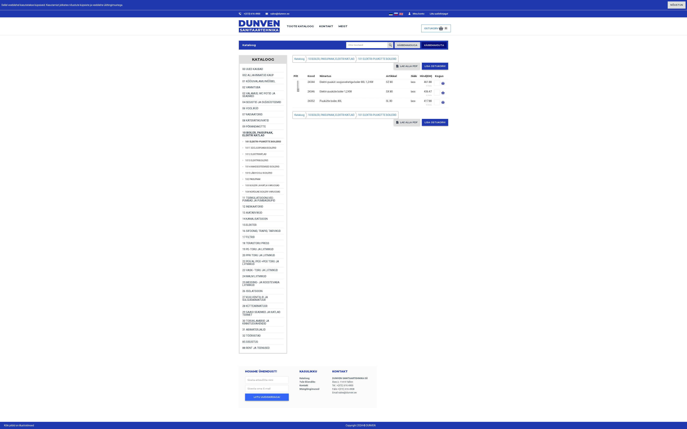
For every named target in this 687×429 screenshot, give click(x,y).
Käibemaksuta (434, 45)
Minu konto (418, 13)
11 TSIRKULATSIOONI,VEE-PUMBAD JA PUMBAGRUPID (258, 199)
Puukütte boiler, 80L (331, 101)
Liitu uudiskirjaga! (439, 13)
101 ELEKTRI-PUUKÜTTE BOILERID (263, 141)
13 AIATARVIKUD (252, 212)
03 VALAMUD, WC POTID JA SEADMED (258, 95)
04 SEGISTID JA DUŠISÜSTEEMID (261, 102)
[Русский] (396, 13)
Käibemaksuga (407, 45)
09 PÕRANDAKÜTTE (254, 126)
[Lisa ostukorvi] (442, 82)
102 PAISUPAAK (252, 179)
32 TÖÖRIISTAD (251, 335)
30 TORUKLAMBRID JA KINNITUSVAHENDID (255, 322)
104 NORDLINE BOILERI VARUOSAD (262, 192)
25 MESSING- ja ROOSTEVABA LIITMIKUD (260, 284)
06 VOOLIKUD (250, 108)
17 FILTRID (248, 237)
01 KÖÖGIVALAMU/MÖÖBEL (258, 81)
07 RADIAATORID (252, 114)
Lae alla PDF (408, 66)
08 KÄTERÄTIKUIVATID (255, 120)
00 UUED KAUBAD (252, 69)
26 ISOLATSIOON (252, 291)
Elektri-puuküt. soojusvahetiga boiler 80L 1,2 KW (346, 82)
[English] (401, 13)
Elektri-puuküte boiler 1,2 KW (336, 91)
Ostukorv (435, 28)
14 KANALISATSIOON (255, 218)
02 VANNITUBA (251, 87)
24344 (311, 82)
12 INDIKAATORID (252, 206)
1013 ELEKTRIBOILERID (256, 160)
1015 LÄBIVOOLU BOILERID (258, 173)
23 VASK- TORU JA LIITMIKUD (260, 270)
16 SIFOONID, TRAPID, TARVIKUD (261, 231)
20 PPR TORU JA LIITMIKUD (258, 255)
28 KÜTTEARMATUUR (254, 306)
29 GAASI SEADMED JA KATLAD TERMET (261, 313)
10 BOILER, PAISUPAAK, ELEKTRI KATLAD (257, 134)
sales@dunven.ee (279, 13)
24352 (311, 101)
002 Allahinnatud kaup (258, 75)
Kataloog (249, 45)
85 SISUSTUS (250, 341)
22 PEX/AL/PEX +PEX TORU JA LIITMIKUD (260, 263)
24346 (311, 91)
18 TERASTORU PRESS (255, 243)
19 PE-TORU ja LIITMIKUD (258, 249)
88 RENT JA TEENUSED (256, 348)
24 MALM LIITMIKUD (254, 276)
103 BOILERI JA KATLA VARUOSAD (262, 185)
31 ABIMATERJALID (253, 329)
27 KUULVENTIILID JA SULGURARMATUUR (255, 299)
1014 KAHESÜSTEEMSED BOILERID (262, 166)
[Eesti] (391, 13)
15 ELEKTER (249, 224)
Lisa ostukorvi (435, 66)
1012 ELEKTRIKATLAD (256, 154)
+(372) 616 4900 (251, 13)
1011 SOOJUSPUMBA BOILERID (260, 148)
